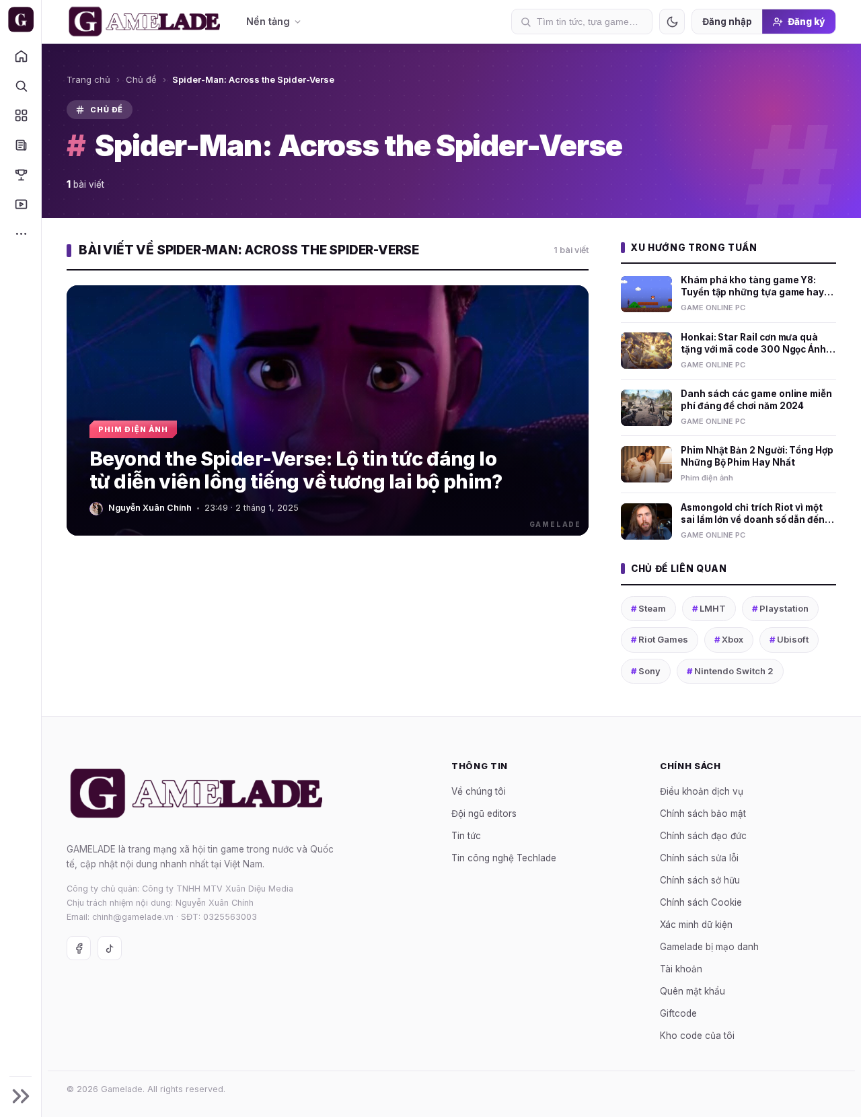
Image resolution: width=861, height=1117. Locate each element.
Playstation (780, 608)
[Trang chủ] (20, 56)
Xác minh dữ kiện (696, 924)
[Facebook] (79, 948)
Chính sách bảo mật (703, 813)
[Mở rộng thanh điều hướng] (20, 1096)
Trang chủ (88, 79)
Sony (646, 670)
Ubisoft (789, 639)
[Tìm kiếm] (20, 85)
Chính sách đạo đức (703, 835)
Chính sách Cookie (701, 902)
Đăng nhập (727, 21)
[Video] (20, 204)
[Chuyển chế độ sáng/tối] (672, 21)
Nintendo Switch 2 (730, 670)
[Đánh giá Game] (20, 115)
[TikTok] (110, 948)
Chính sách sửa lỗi (699, 858)
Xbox (728, 639)
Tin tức (466, 835)
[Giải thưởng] (20, 174)
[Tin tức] (20, 145)
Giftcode (678, 1013)
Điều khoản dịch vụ (701, 791)
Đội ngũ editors (484, 813)
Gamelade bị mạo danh (709, 946)
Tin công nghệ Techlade (503, 858)
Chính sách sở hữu (700, 880)
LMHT (709, 608)
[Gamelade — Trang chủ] (20, 19)
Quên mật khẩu (692, 991)
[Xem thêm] (20, 233)
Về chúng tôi (478, 791)
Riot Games (659, 639)
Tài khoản (681, 969)
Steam (648, 608)
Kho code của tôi (697, 1035)
